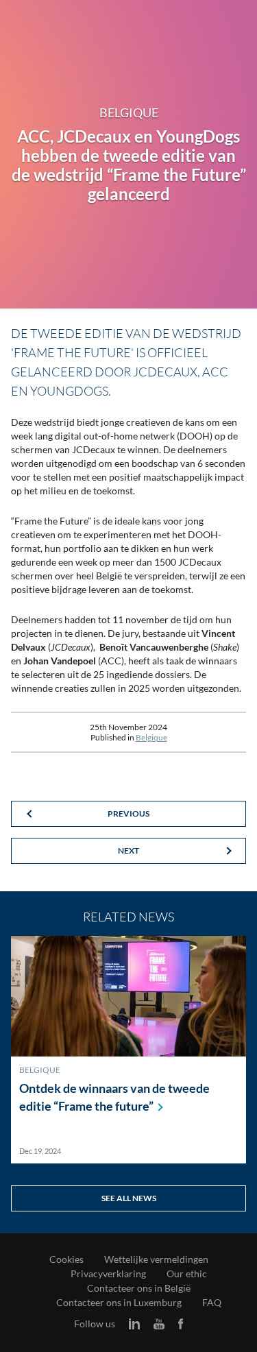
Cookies (66, 1259)
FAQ (211, 1302)
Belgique (151, 737)
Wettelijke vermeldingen (156, 1259)
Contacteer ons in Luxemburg (119, 1302)
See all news (128, 1198)
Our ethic (187, 1273)
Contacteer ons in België (139, 1288)
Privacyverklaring (108, 1273)
